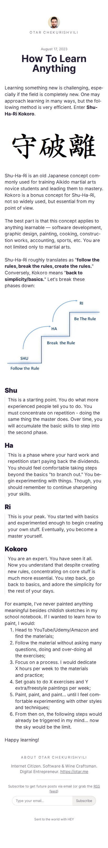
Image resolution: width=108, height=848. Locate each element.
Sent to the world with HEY (54, 819)
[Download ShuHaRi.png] (54, 144)
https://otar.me (74, 771)
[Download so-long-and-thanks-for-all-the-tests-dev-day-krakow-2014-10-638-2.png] (54, 334)
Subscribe (84, 801)
